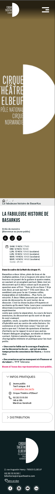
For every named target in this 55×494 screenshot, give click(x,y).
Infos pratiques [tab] (22, 376)
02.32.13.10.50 (11, 473)
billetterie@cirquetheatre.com (19, 476)
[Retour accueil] (27, 450)
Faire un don (13, 481)
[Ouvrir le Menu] (45, 10)
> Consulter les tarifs (23, 389)
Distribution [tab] (20, 417)
